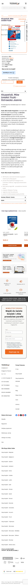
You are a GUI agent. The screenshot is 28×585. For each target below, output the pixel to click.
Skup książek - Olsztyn (7, 489)
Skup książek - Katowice (7, 466)
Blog (17, 390)
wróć (2, 15)
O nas (17, 369)
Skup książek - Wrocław (7, 540)
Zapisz (19, 82)
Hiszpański (24, 15)
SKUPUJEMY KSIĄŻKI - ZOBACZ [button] (27, 32)
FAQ (2, 442)
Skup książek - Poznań (6, 498)
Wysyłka (3, 419)
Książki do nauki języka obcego (14, 15)
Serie (17, 399)
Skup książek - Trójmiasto (7, 521)
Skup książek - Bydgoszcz (7, 457)
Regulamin (4, 423)
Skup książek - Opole (6, 494)
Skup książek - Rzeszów (7, 503)
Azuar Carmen (4, 30)
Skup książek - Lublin (6, 480)
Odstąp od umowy (6, 437)
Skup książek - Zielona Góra (8, 544)
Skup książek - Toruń (6, 517)
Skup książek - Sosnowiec (7, 507)
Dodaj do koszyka (16, 245)
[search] (24, 7)
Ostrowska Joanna (5, 25)
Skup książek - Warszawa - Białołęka (10, 530)
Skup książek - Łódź (6, 484)
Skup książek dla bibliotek (20, 380)
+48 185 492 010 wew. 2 (12, 550)
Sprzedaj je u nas (7, 72)
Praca (17, 386)
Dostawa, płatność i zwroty (8, 197)
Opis (2, 91)
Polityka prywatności (6, 428)
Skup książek (19, 373)
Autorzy (17, 404)
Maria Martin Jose (5, 34)
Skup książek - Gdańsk (7, 461)
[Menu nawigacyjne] (2, 4)
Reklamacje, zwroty (6, 433)
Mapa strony (19, 395)
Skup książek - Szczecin (7, 512)
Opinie (2, 200)
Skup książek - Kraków (6, 475)
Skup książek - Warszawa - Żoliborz (10, 535)
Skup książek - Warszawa (7, 526)
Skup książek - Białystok (7, 452)
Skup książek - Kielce (6, 470)
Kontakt (17, 409)
